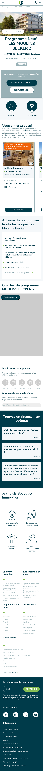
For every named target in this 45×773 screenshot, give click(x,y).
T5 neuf (5, 627)
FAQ (4, 663)
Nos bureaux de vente (10, 666)
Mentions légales (8, 733)
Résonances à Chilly (9, 593)
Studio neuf (6, 616)
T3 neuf (5, 622)
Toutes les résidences (10, 661)
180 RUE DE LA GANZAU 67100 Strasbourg (21, 54)
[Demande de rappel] (37, 767)
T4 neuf (5, 625)
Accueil (4, 7)
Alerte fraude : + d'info (10, 729)
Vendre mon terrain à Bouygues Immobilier (17, 655)
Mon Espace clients (9, 658)
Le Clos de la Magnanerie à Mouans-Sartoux (11, 584)
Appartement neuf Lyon (31, 584)
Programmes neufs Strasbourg (29, 596)
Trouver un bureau (29, 630)
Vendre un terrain (8, 652)
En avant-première (8, 573)
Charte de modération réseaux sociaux (15, 751)
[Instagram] (15, 714)
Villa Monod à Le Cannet (11, 595)
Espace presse (28, 627)
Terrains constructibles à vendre (13, 649)
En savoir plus (18, 210)
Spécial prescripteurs (30, 616)
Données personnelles (10, 736)
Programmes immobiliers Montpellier (31, 592)
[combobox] (21, 405)
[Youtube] (35, 714)
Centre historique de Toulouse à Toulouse (9, 589)
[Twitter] (25, 714)
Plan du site (7, 755)
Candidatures (27, 619)
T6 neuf (5, 630)
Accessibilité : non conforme (12, 747)
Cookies (5, 740)
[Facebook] (5, 714)
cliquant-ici (21, 137)
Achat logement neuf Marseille (30, 587)
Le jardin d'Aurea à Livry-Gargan (11, 599)
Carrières (26, 622)
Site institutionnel (29, 625)
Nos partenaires (28, 633)
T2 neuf (5, 619)
